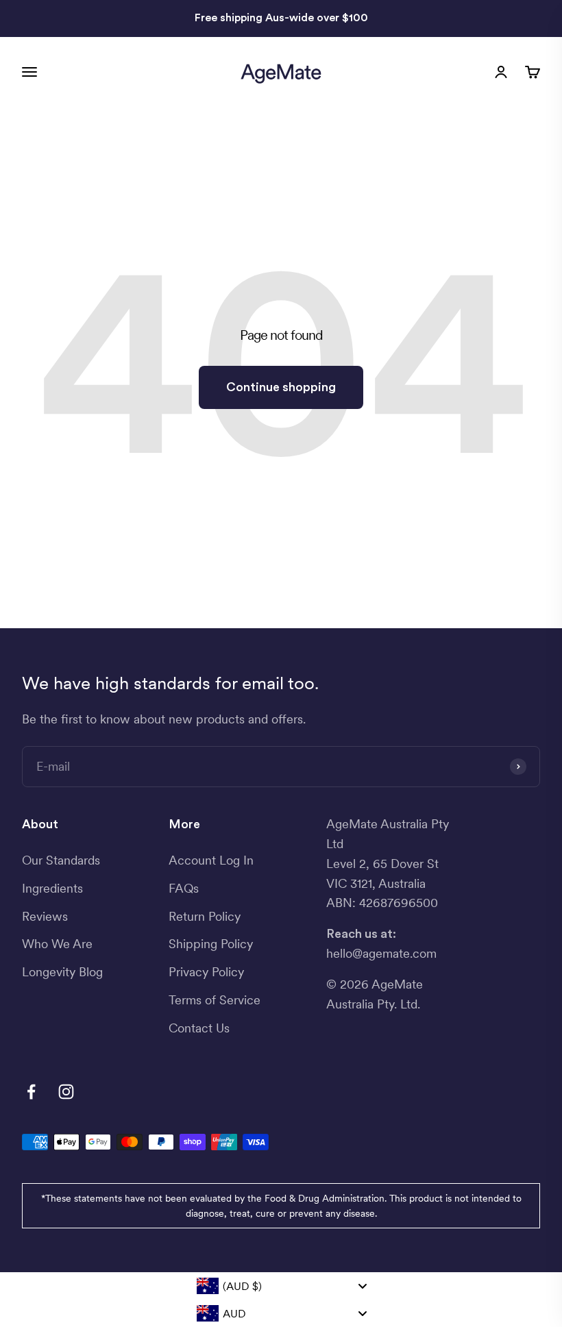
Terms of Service (214, 1000)
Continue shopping (281, 387)
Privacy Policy (206, 972)
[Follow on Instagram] (66, 1091)
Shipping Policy (211, 944)
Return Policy (205, 916)
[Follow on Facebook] (31, 1091)
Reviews (45, 916)
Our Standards (61, 860)
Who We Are (57, 944)
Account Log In (211, 860)
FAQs (184, 888)
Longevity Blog (62, 972)
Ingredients (52, 888)
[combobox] (281, 1286)
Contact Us (199, 1028)
